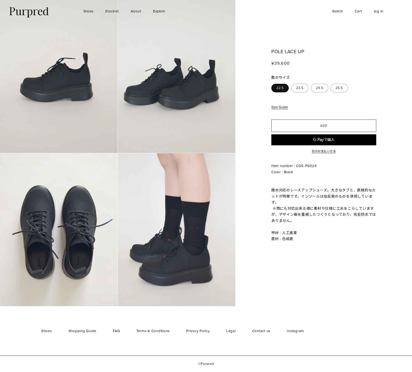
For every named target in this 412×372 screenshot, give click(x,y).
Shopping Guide (82, 331)
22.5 (280, 88)
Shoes (88, 11)
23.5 (300, 88)
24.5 (319, 88)
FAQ (116, 331)
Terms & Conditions (153, 331)
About (136, 11)
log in (379, 11)
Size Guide (279, 107)
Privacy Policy (198, 331)
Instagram (295, 331)
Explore (159, 11)
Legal (231, 331)
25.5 (339, 88)
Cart (358, 11)
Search (337, 11)
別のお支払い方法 (324, 151)
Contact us (261, 331)
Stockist (112, 11)
